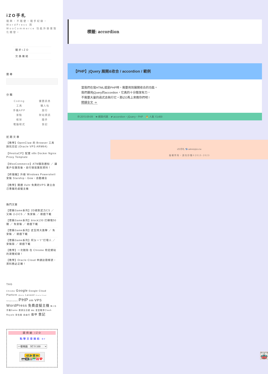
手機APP (19, 110)
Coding (19, 101)
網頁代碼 (103, 116)
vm (31, 300)
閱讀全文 (89, 102)
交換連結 (22, 56)
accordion (119, 116)
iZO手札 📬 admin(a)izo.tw (189, 149)
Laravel (30, 295)
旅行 (45, 110)
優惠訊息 (45, 101)
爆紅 (33, 310)
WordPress (16, 305)
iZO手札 (16, 15)
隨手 (45, 119)
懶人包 (44, 105)
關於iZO (22, 50)
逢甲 (34, 314)
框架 (19, 119)
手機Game (12, 310)
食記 (45, 124)
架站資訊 (45, 115)
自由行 (26, 315)
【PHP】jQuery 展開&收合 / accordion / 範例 (112, 71)
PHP (23, 300)
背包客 (18, 315)
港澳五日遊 (24, 310)
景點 (19, 115)
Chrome (10, 291)
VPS (38, 300)
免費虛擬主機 (38, 305)
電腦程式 (19, 124)
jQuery (21, 295)
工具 (19, 105)
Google (22, 290)
